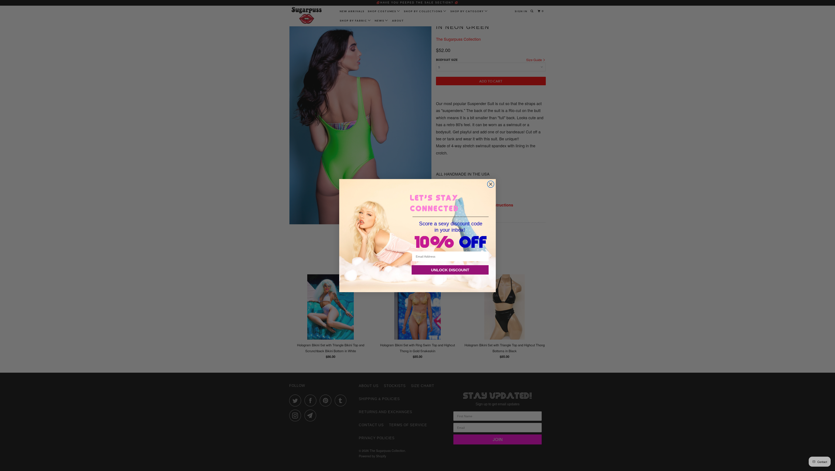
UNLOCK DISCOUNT (450, 270)
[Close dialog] (490, 184)
